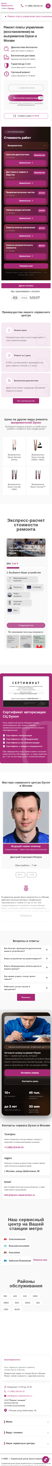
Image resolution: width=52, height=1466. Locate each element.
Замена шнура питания (18, 210)
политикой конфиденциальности (30, 104)
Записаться (24, 162)
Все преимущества (26, 401)
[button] (20, 874)
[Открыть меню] (48, 5)
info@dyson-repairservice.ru (19, 1195)
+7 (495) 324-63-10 (34, 6)
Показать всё (26, 266)
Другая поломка (26, 286)
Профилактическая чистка (20, 192)
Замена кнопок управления (20, 227)
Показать (26, 997)
